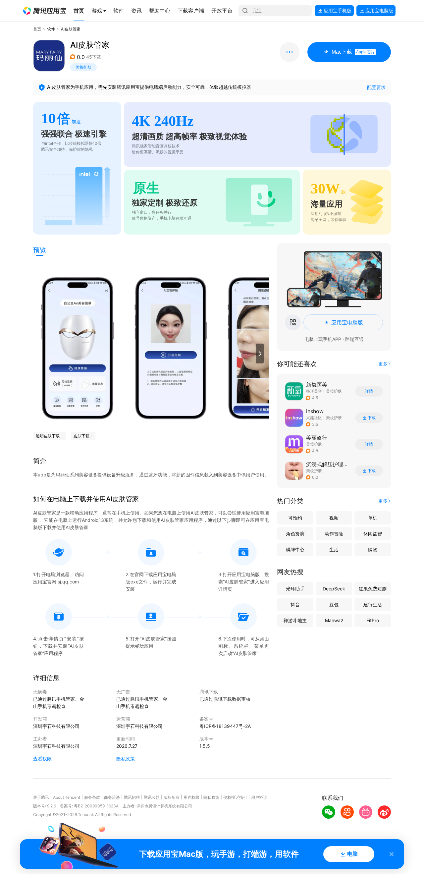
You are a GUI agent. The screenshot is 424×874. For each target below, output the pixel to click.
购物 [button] (372, 549)
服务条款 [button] (92, 797)
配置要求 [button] (376, 87)
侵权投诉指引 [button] (235, 797)
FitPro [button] (372, 620)
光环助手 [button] (295, 588)
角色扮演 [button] (295, 533)
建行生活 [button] (372, 604)
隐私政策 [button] (125, 758)
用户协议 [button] (259, 797)
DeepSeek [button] (334, 588)
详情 (369, 391)
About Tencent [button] (66, 797)
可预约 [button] (295, 517)
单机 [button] (372, 517)
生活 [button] (334, 549)
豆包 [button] (334, 604)
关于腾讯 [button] (41, 797)
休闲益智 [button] (372, 533)
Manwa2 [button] (334, 620)
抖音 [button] (295, 604)
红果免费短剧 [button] (373, 588)
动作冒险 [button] (334, 533)
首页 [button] (37, 29)
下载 (372, 417)
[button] (44, 11)
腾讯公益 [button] (152, 797)
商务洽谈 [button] (112, 797)
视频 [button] (334, 517)
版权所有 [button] (172, 797)
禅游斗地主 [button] (295, 620)
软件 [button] (51, 29)
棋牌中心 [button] (295, 549)
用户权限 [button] (191, 797)
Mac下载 (353, 52)
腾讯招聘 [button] (132, 797)
